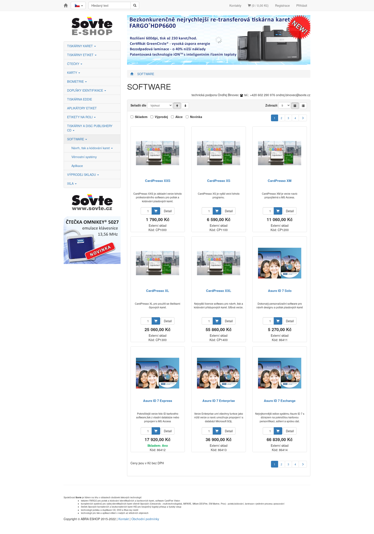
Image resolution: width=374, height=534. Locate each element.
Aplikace (77, 165)
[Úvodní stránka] (131, 74)
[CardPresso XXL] (218, 263)
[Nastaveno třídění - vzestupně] (177, 105)
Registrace (282, 5)
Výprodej (161, 117)
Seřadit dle (138, 105)
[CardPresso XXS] (157, 153)
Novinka (196, 117)
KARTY (72, 72)
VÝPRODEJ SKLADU (82, 174)
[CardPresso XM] (279, 153)
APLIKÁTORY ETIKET (82, 108)
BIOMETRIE (76, 81)
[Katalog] (295, 105)
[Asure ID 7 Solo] (279, 263)
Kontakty (235, 5)
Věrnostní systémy (84, 157)
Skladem (141, 117)
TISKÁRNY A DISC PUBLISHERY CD (89, 128)
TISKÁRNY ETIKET (80, 55)
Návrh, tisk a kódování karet (91, 148)
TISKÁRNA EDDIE (79, 99)
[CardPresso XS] (218, 153)
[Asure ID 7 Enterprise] (218, 373)
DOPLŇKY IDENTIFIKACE (85, 90)
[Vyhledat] (135, 5)
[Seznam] (303, 105)
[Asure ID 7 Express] (157, 373)
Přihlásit (301, 5)
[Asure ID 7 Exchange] (279, 373)
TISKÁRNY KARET (80, 46)
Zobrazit (271, 105)
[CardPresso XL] (157, 263)
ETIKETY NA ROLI (80, 117)
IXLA (70, 183)
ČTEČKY (73, 63)
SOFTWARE (76, 139)
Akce (179, 117)
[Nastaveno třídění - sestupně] (185, 105)
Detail (168, 211)
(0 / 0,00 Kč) (260, 5)
